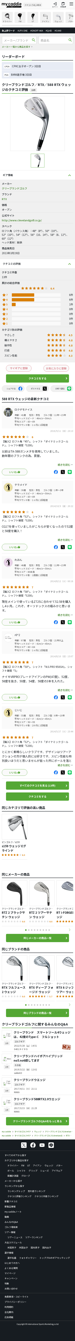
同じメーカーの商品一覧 (37, 938)
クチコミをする (37, 378)
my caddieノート (13, 1211)
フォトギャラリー (28, 1257)
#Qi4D (49, 30)
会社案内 (9, 1312)
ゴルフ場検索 (11, 1227)
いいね (13, 472)
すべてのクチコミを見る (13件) (37, 785)
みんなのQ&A (11, 1221)
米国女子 (23, 1247)
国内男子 (35, 1247)
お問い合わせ (11, 1288)
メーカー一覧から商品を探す (16, 46)
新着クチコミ (11, 1201)
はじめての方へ (12, 1262)
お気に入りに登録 (56, 368)
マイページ (10, 1273)
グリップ (33, 1170)
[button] (69, 930)
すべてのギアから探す (15, 1155)
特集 (7, 1283)
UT (28, 1165)
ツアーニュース (14, 1237)
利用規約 (9, 1306)
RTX (4, 199)
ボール (10, 1170)
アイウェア (57, 1170)
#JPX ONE (23, 30)
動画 (7, 1216)
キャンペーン (11, 1278)
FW (22, 1165)
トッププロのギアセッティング (55, 1257)
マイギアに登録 (19, 368)
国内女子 (46, 1247)
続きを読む (64, 464)
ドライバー (12, 1165)
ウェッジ (48, 1165)
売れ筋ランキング (36, 1191)
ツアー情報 (10, 1232)
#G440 (58, 30)
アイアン (37, 1165)
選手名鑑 (11, 1257)
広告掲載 (9, 1317)
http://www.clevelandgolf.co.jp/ (22, 220)
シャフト (21, 1170)
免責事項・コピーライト (17, 1296)
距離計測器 (12, 1175)
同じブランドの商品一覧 (37, 1013)
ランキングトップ (16, 1191)
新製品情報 (10, 1206)
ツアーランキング (34, 1237)
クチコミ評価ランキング (19, 1196)
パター (59, 1165)
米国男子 (11, 1247)
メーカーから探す (13, 1180)
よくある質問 (11, 1268)
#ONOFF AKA (36, 30)
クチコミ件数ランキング (46, 1196)
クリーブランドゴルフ (14, 188)
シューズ (44, 1170)
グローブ (25, 1175)
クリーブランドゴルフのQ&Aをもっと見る (37, 1121)
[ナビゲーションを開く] (71, 4)
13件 (33, 89)
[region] (37, 19)
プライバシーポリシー (15, 1301)
